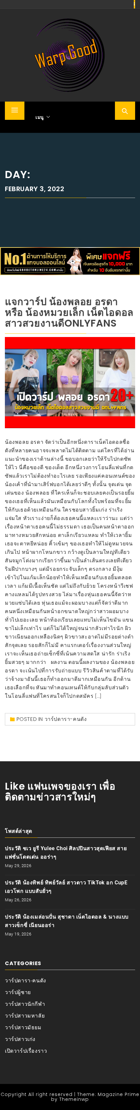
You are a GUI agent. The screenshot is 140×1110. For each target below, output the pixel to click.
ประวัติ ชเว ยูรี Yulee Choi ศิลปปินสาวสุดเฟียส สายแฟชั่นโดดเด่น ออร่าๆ (66, 852)
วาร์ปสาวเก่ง (20, 1039)
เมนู (39, 117)
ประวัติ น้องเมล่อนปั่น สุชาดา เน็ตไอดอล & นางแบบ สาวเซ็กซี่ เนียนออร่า (67, 921)
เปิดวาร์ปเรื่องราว (26, 1051)
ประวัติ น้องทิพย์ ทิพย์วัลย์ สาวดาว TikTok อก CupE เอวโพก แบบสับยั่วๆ (66, 886)
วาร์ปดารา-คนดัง (66, 719)
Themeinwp (74, 1099)
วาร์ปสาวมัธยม (23, 1027)
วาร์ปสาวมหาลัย (25, 1016)
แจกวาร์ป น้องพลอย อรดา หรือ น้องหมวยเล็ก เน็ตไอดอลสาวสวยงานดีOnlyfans (69, 312)
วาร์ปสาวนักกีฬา (25, 1004)
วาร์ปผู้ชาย (18, 992)
